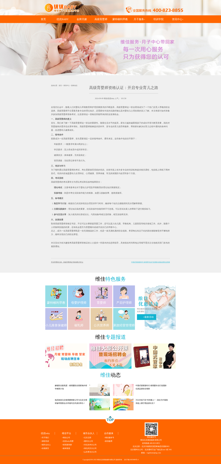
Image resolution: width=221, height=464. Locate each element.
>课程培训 (45, 441)
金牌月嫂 (82, 19)
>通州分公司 (88, 441)
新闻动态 (74, 85)
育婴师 (62, 119)
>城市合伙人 (46, 445)
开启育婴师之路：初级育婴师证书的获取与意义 (67, 262)
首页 (43, 19)
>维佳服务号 (109, 438)
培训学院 (158, 19)
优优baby (45, 433)
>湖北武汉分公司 (90, 448)
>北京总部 (87, 438)
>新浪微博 (108, 441)
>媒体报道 (66, 448)
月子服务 (139, 19)
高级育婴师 (101, 19)
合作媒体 (108, 433)
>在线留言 (45, 448)
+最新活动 (148, 317)
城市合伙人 (89, 433)
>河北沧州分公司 (90, 445)
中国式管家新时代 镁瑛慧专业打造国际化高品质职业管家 (150, 262)
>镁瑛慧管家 (67, 445)
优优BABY (63, 19)
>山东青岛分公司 (90, 452)
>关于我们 (45, 438)
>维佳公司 (66, 438)
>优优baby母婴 (68, 441)
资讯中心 (177, 19)
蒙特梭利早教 (120, 19)
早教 (125, 224)
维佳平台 (66, 433)
